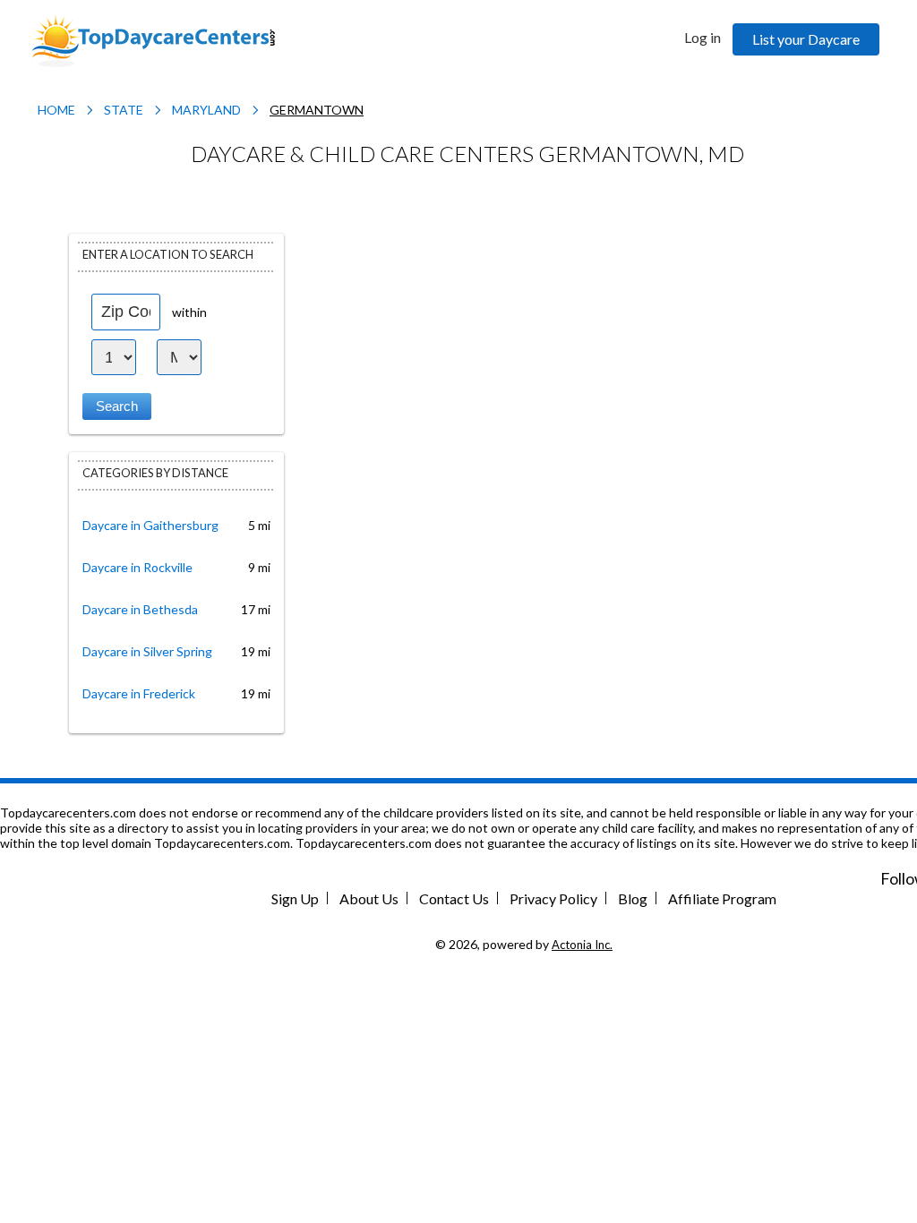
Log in (702, 37)
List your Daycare (806, 38)
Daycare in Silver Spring (147, 651)
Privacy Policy (553, 898)
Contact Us (454, 898)
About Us (369, 898)
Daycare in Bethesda (140, 609)
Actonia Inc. (582, 944)
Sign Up (295, 898)
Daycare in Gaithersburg (150, 525)
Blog (632, 898)
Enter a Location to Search (167, 254)
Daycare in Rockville (137, 567)
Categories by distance (155, 473)
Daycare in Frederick (138, 693)
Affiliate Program (722, 898)
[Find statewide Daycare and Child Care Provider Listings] (153, 39)
